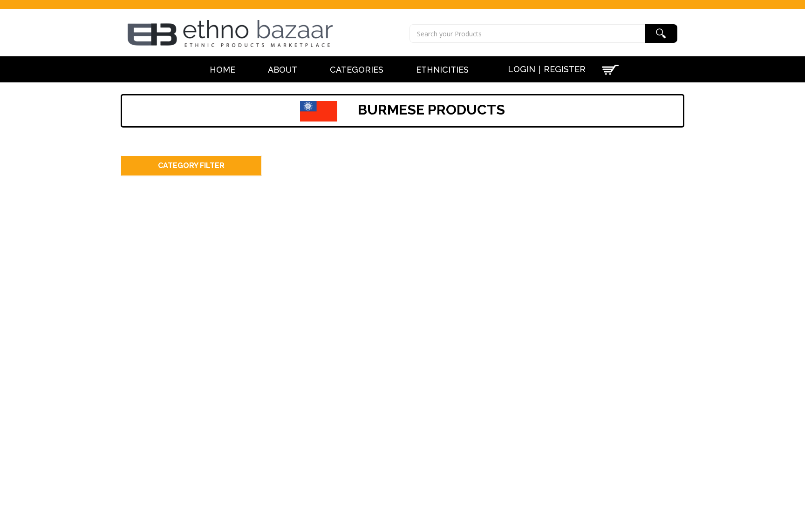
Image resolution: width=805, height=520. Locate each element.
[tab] (191, 166)
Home (222, 69)
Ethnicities (442, 69)
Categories (356, 69)
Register (565, 69)
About (282, 69)
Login (521, 69)
